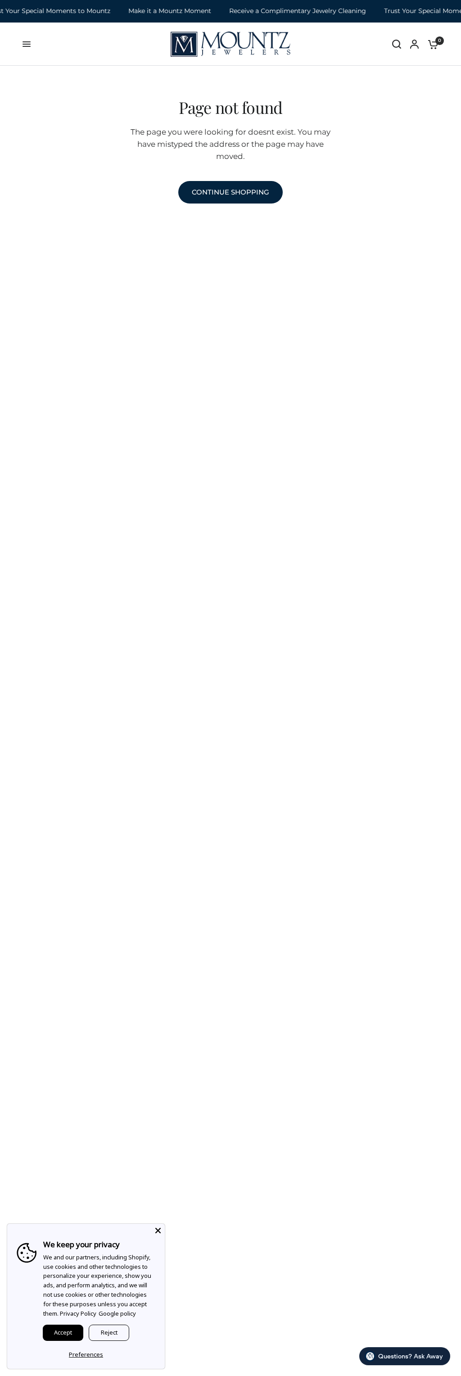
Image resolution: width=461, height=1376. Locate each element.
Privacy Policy (78, 1313)
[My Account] (414, 44)
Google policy (117, 1313)
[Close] (158, 1230)
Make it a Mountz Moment (162, 11)
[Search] (397, 44)
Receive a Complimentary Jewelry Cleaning (290, 11)
